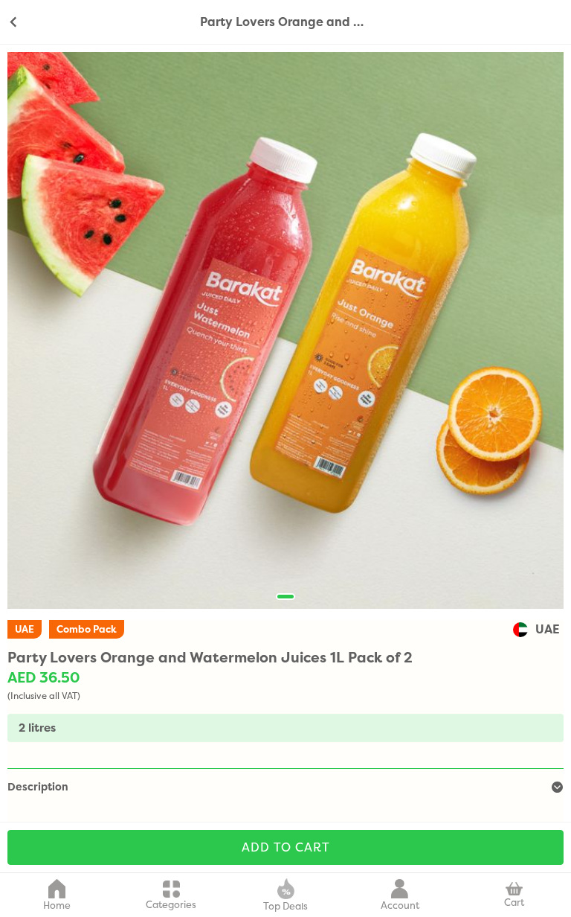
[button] (285, 596)
